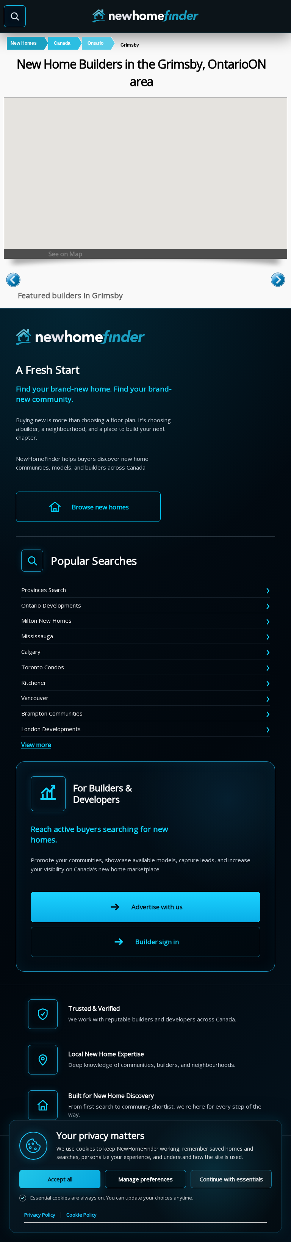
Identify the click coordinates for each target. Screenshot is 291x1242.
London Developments (51, 729)
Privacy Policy (39, 1214)
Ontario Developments (51, 605)
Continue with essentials (231, 1179)
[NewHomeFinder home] (80, 337)
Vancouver (34, 698)
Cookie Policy (81, 1214)
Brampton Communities (52, 713)
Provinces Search (43, 590)
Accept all (60, 1179)
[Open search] (15, 16)
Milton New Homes (46, 620)
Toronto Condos (42, 667)
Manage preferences (145, 1179)
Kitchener (33, 682)
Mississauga (37, 636)
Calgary (31, 651)
